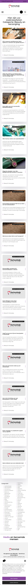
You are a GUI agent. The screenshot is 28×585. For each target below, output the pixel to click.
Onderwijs (19, 493)
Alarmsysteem (7, 487)
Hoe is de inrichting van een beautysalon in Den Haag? (10, 399)
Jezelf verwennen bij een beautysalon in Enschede (13, 334)
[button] (25, 561)
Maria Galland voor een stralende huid (13, 463)
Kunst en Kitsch (8, 528)
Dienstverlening (8, 502)
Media (18, 484)
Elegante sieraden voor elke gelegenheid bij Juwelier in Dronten (12, 172)
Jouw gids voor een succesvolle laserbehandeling (11, 107)
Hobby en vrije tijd (8, 516)
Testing (19, 504)
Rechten (19, 499)
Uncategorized (21, 512)
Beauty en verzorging (18, 29)
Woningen (20, 522)
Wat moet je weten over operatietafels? (13, 138)
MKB (18, 487)
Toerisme (19, 506)
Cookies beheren (14, 582)
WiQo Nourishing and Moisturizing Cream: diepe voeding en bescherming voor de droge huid (13, 75)
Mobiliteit (19, 488)
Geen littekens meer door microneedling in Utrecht (10, 301)
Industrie (6, 521)
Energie (6, 508)
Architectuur (7, 489)
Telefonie (19, 503)
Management (7, 530)
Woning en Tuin (21, 521)
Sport (18, 502)
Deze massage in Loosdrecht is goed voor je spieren (13, 431)
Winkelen (19, 519)
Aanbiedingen (7, 486)
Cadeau (6, 500)
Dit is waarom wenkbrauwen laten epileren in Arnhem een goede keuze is (13, 42)
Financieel (7, 512)
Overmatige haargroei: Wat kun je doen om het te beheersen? (13, 204)
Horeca (6, 518)
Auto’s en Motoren (8, 490)
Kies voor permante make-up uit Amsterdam (11, 366)
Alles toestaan (14, 578)
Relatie (19, 500)
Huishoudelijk (7, 519)
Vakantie (19, 513)
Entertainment (8, 509)
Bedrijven (6, 497)
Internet (6, 522)
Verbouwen (20, 515)
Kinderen (6, 527)
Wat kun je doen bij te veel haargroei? (13, 236)
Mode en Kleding (21, 490)
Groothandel (7, 515)
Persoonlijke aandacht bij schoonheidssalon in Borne (10, 269)
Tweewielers (20, 510)
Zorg (18, 528)
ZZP (18, 529)
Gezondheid (7, 513)
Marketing (19, 483)
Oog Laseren (20, 494)
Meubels (19, 485)
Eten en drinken (8, 511)
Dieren (6, 503)
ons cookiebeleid (17, 572)
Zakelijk (19, 523)
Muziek (19, 491)
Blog (5, 499)
